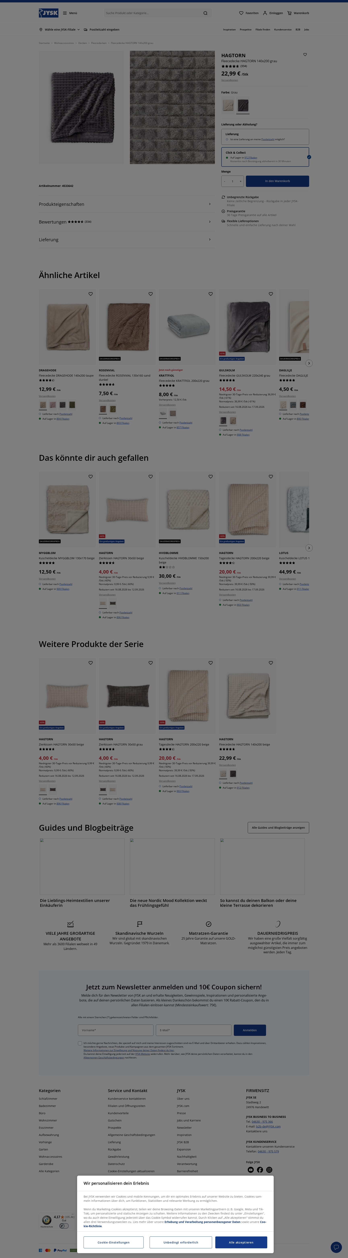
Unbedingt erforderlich (181, 1242)
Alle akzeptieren (241, 1242)
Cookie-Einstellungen (114, 1242)
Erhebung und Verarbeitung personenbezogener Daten (202, 1222)
